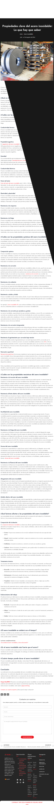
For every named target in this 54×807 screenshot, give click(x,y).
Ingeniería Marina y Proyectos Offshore (22, 760)
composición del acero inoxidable (11, 525)
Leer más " (30, 772)
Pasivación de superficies (7, 354)
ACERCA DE (41, 769)
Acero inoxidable (28, 34)
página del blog (25, 686)
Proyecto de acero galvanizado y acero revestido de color (22, 772)
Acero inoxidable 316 (13, 304)
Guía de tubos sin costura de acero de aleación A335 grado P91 (35, 791)
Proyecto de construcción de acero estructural (22, 765)
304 (45, 342)
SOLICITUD (41, 766)
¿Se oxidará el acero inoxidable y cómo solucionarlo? (14, 642)
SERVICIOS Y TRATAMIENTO (42, 763)
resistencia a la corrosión (31, 274)
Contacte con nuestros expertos (9, 690)
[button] (2, 694)
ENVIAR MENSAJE (27, 737)
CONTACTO (42, 771)
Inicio (21, 34)
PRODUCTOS (42, 760)
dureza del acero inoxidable (12, 458)
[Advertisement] (27, 9)
